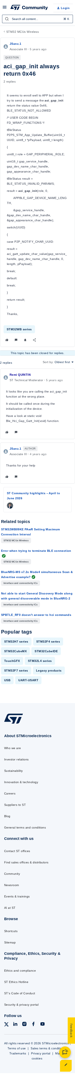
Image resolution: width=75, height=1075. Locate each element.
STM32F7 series (16, 670)
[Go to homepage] (13, 724)
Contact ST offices (17, 851)
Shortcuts (11, 931)
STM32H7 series (16, 641)
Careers (9, 793)
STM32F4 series (48, 641)
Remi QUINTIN (20, 374)
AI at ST (10, 907)
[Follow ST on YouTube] (42, 1024)
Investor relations (16, 759)
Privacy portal (40, 1053)
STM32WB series (19, 329)
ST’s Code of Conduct (19, 993)
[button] (4, 8)
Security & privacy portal (21, 1004)
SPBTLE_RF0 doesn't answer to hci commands (36, 615)
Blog (7, 816)
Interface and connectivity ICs (21, 583)
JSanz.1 (15, 43)
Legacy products (49, 670)
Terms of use (17, 1048)
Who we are (12, 748)
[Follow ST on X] (6, 1025)
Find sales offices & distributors (26, 862)
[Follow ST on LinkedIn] (15, 1024)
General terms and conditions (25, 827)
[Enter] (7, 19)
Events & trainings (17, 896)
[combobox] (37, 19)
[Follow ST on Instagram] (24, 1024)
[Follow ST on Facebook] (33, 1024)
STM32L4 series (40, 661)
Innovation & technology (21, 782)
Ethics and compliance (20, 970)
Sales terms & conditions (48, 1048)
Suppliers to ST (15, 804)
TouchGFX (12, 661)
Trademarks (17, 1053)
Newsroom (11, 885)
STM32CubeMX (15, 651)
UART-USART (28, 680)
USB (7, 680)
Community (12, 873)
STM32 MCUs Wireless (22, 31)
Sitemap (10, 942)
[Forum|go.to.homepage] (28, 8)
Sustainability (13, 770)
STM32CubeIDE (46, 651)
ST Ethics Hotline (16, 982)
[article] (37, 404)
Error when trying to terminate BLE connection (36, 550)
